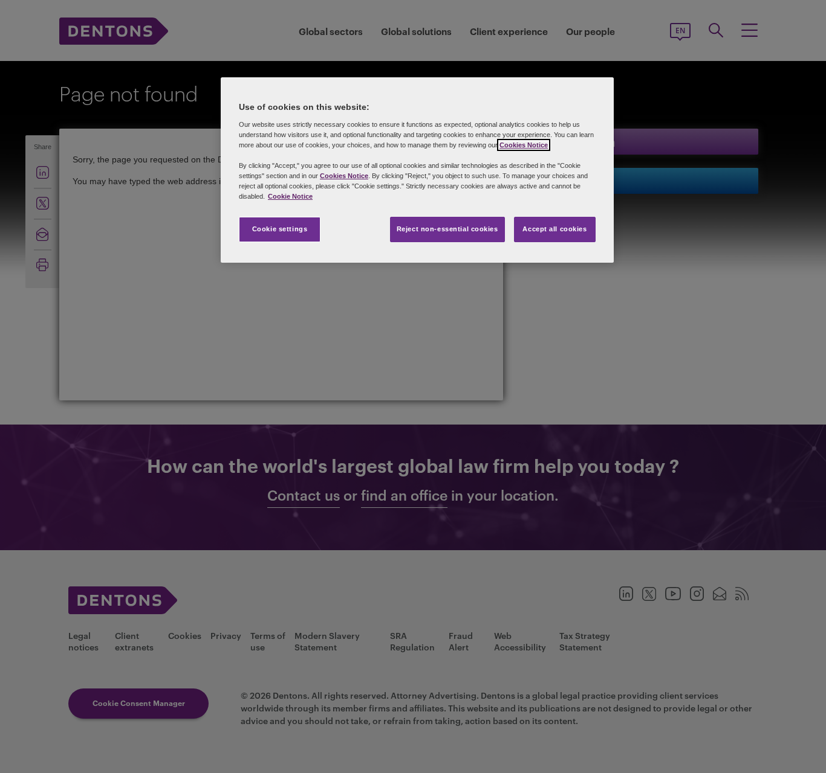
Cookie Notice (290, 196)
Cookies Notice (523, 145)
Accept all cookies (554, 229)
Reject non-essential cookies (447, 229)
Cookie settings (280, 229)
